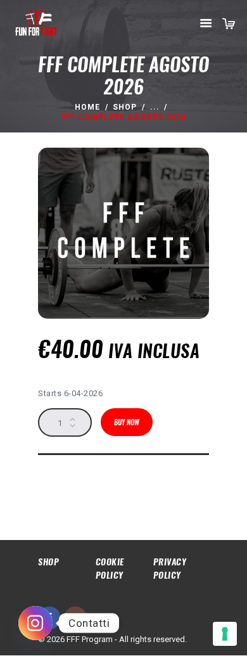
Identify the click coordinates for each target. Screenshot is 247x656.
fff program (74, 490)
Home (87, 107)
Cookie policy (110, 568)
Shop (125, 107)
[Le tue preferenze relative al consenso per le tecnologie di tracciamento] (225, 634)
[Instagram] (35, 623)
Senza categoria (147, 475)
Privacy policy (170, 568)
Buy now (126, 422)
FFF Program (98, 475)
